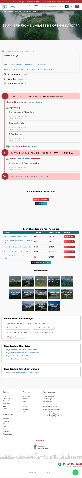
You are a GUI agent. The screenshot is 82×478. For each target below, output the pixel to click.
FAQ (42, 462)
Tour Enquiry (33, 5)
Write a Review (41, 204)
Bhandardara (36, 102)
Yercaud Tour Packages (41, 293)
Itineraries (3, 11)
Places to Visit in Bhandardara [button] (38, 323)
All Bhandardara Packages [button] (41, 262)
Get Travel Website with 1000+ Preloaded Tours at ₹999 (53, 2)
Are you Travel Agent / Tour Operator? (24, 2)
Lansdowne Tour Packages (67, 281)
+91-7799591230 (74, 464)
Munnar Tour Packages (41, 281)
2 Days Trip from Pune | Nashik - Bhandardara (21, 350)
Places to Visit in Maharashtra (42, 332)
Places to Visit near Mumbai (17, 332)
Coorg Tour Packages (15, 281)
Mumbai (10, 11)
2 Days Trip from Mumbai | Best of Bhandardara (22, 353)
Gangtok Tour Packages (28, 305)
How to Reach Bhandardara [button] (43, 328)
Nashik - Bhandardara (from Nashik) (17, 359)
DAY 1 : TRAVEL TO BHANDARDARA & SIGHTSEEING (25, 64)
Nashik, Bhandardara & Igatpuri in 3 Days (18, 247)
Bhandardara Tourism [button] (14, 323)
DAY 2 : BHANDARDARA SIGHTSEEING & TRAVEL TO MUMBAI (29, 70)
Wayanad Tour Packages (54, 293)
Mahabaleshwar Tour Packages (54, 281)
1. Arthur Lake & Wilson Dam (21, 112)
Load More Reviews (41, 199)
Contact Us (13, 462)
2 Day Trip (18, 11)
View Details (69, 237)
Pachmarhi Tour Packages (67, 293)
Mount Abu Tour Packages (54, 305)
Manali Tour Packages (28, 293)
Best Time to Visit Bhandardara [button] (18, 328)
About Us (4, 462)
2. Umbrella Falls (16, 123)
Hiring (48, 462)
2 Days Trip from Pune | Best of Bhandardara (20, 356)
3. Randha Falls (15, 134)
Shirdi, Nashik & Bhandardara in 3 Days (17, 252)
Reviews (23, 462)
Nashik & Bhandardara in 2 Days (15, 237)
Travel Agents (57, 462)
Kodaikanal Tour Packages (28, 281)
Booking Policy (33, 462)
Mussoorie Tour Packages (15, 293)
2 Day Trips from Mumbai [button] (16, 337)
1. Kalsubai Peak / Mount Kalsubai (24, 163)
